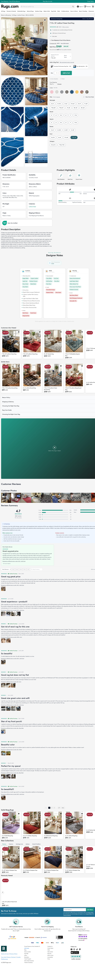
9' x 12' (68, 107)
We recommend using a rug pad (67, 62)
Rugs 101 (49, 953)
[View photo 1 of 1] (3, 589)
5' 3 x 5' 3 (53, 145)
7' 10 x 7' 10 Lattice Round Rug (9, 388)
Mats (58, 11)
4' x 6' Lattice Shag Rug (71, 835)
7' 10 (76, 115)
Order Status (90, 1)
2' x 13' (72, 130)
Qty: (52, 73)
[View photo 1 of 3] (3, 685)
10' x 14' (82, 107)
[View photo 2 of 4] (8, 614)
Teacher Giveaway (28, 962)
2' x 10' (66, 130)
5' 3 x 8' (72, 103)
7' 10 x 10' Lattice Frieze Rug (9, 354)
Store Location (27, 951)
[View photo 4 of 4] (18, 614)
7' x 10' (85, 103)
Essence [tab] (11, 844)
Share (63, 78)
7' (70, 115)
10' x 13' (75, 107)
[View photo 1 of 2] (3, 640)
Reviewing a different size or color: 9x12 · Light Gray (14, 561)
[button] (45, 20)
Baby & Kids (47, 11)
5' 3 (61, 115)
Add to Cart (66, 73)
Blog (25, 950)
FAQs (49, 950)
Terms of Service (67, 915)
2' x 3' (52, 103)
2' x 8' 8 (59, 130)
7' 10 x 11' (61, 107)
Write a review (65, 27)
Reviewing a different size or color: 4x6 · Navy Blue (12, 728)
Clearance (91, 11)
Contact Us (50, 946)
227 (59, 807)
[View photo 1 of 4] (3, 614)
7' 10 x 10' (53, 107)
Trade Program (27, 959)
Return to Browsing (6, 15)
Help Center (50, 951)
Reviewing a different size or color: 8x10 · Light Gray (12, 610)
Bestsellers (26, 957)
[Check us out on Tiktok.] (77, 949)
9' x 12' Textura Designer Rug (72, 870)
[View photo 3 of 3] (13, 685)
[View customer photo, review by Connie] (6, 498)
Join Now (90, 909)
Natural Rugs (30, 11)
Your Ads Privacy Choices (8, 957)
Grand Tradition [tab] (36, 844)
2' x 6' (52, 130)
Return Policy (50, 955)
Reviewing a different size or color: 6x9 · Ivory (11, 681)
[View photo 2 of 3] (8, 685)
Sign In (81, 6)
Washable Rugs (21, 11)
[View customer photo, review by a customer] (16, 498)
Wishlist (89, 6)
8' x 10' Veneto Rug (49, 354)
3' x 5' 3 (59, 103)
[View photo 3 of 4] (13, 614)
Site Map (26, 953)
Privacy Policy (90, 912)
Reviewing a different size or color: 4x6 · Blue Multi (12, 772)
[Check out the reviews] (76, 957)
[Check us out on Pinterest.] (80, 949)
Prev (46, 807)
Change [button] (59, 84)
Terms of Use (4, 954)
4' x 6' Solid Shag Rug (7, 835)
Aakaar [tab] (28, 844)
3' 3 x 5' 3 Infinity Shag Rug (30, 835)
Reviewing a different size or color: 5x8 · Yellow (11, 749)
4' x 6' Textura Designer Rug (30, 870)
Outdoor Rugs (38, 11)
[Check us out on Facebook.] (71, 949)
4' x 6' (66, 103)
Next (63, 807)
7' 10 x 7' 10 (61, 145)
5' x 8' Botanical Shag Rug (51, 835)
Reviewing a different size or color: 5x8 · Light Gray (12, 705)
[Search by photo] (22, 6)
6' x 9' (79, 103)
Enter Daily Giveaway (29, 960)
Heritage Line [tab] (19, 844)
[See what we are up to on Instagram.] (74, 949)
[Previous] (2, 344)
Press (49, 959)
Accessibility (50, 957)
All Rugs (3, 11)
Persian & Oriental (11, 11)
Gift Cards (26, 948)
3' (51, 115)
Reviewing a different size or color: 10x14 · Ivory (11, 637)
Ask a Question (54, 78)
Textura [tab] (4, 844)
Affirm (25, 955)
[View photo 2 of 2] (8, 640)
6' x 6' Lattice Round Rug (29, 388)
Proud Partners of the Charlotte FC (32, 946)
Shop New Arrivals (47, 1)
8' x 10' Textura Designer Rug (9, 870)
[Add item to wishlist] (19, 332)
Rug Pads (53, 11)
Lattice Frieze (21, 15)
